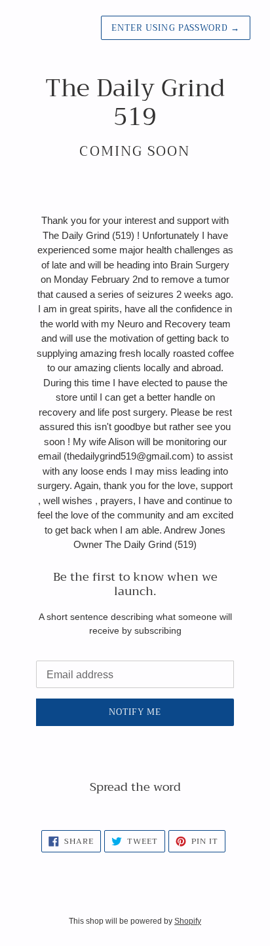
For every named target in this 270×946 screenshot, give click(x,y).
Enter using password (175, 27)
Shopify (187, 921)
